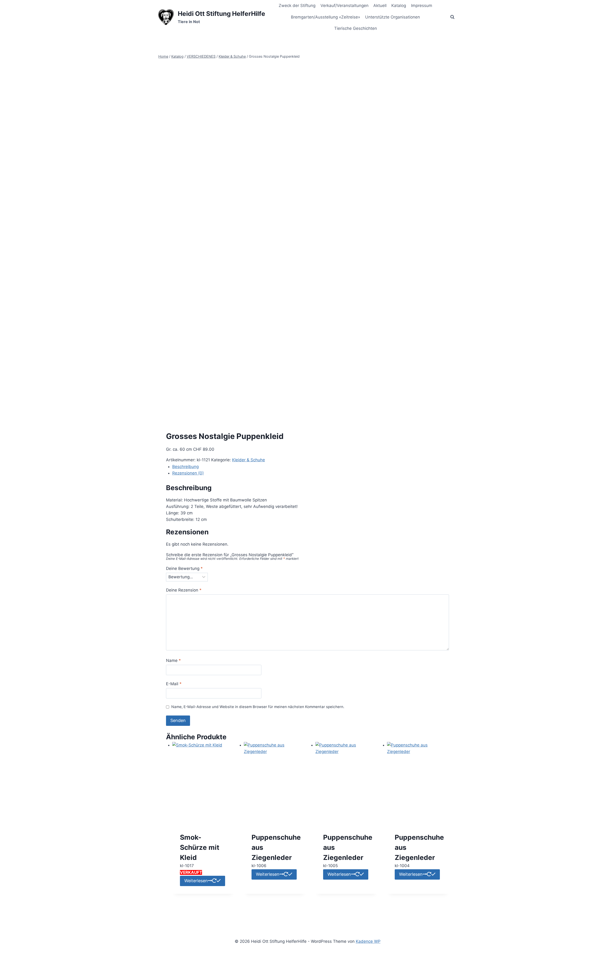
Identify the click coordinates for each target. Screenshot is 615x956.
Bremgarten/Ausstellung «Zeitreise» (325, 17)
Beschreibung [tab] (185, 466)
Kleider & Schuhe (248, 459)
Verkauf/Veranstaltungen (344, 5)
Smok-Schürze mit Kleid (199, 847)
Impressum (421, 5)
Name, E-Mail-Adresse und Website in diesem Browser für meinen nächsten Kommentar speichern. (257, 706)
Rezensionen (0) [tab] (188, 473)
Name (173, 660)
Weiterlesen (196, 880)
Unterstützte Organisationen (392, 17)
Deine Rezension (184, 590)
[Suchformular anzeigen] (452, 17)
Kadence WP (368, 941)
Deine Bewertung (184, 568)
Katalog (398, 5)
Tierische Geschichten (355, 28)
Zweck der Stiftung (297, 5)
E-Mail (174, 683)
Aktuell (380, 5)
